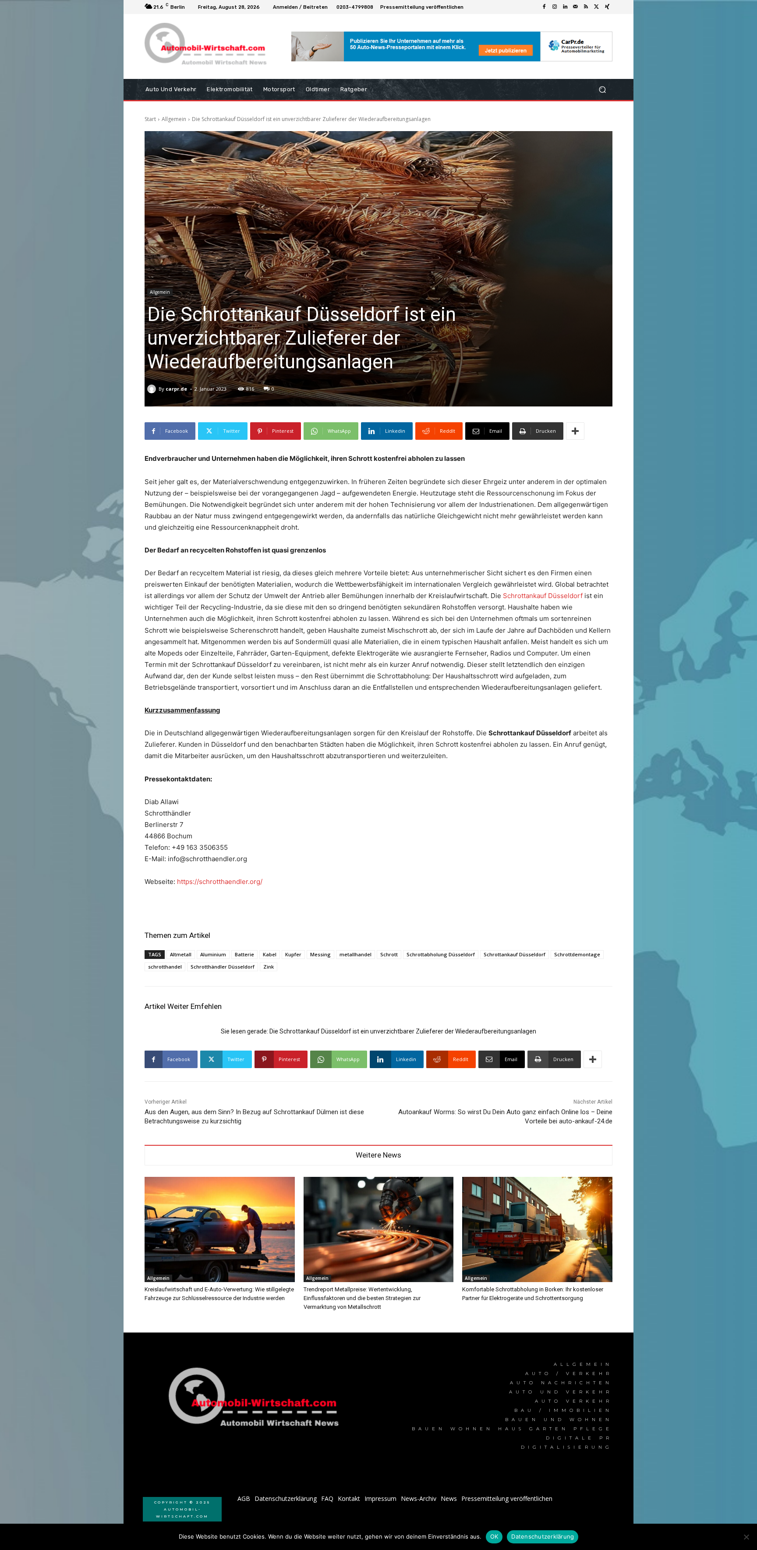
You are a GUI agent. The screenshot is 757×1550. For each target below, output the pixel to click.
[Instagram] (554, 7)
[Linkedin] (565, 7)
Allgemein (174, 119)
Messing (320, 954)
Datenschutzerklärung (542, 1536)
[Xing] (607, 7)
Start (150, 119)
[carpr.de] (153, 389)
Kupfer (293, 954)
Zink (268, 966)
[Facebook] (544, 7)
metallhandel (355, 954)
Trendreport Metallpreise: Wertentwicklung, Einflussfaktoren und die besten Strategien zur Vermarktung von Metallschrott (362, 1298)
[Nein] (746, 1536)
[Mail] (575, 7)
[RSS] (586, 7)
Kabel (269, 954)
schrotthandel (165, 966)
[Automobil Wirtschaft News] (256, 1401)
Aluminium (213, 954)
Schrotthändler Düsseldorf (223, 966)
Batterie (244, 954)
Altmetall (180, 954)
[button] (602, 89)
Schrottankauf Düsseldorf (543, 595)
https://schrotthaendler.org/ (219, 881)
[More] (575, 431)
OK (494, 1536)
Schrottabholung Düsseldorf (441, 954)
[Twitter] (596, 7)
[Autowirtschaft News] (207, 46)
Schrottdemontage (577, 954)
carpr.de (176, 388)
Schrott (389, 954)
